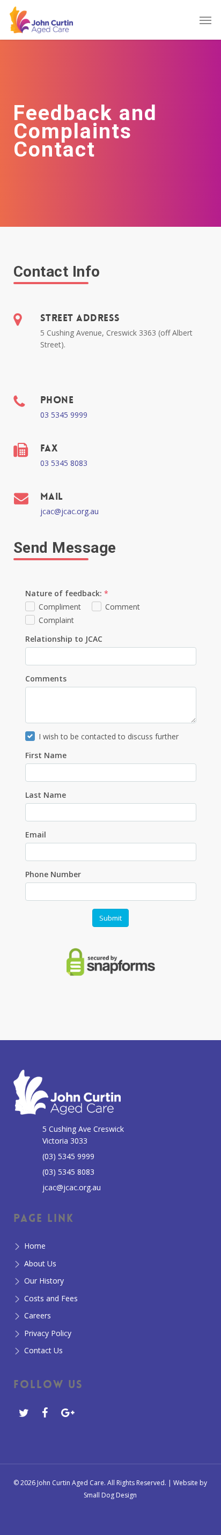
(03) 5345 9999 (68, 1156)
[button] (205, 19)
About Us (40, 1263)
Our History (44, 1281)
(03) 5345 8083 (68, 1172)
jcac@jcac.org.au (69, 511)
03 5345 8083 (63, 463)
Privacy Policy (47, 1333)
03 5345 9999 (63, 415)
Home (35, 1246)
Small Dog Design (110, 1495)
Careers (37, 1315)
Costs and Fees (51, 1298)
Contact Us (43, 1350)
